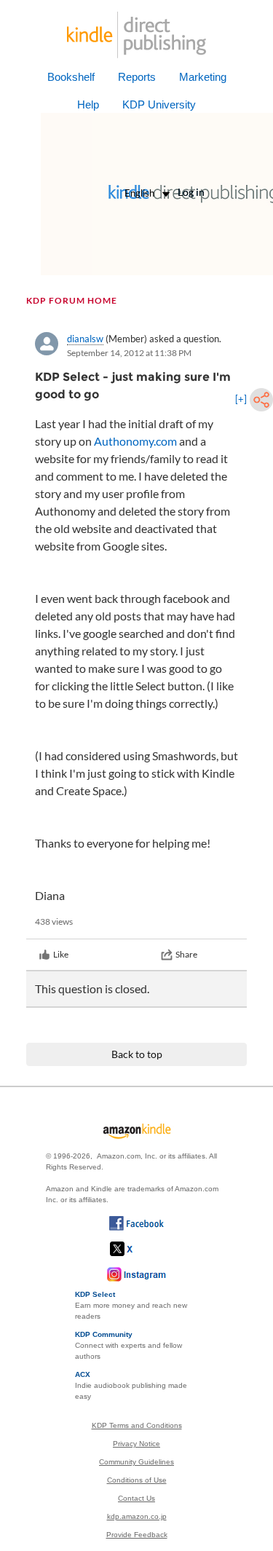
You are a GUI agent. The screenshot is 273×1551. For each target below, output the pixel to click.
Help (88, 104)
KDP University (159, 104)
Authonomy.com (135, 441)
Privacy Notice (136, 1444)
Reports (137, 77)
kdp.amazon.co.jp (137, 1516)
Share (186, 954)
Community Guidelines (136, 1462)
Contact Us (136, 1498)
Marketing (202, 77)
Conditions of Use (137, 1480)
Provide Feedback (136, 1535)
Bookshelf (71, 77)
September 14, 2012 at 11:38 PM (129, 352)
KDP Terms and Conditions (137, 1425)
